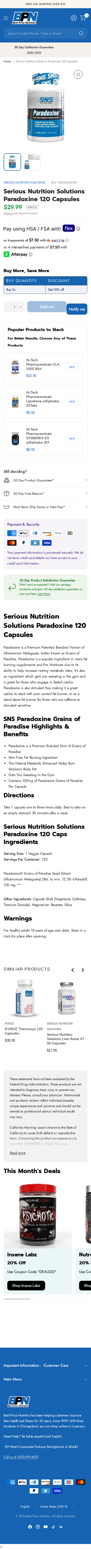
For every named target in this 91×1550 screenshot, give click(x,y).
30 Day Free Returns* (28, 493)
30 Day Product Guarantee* (33, 480)
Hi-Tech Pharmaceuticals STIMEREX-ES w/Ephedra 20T (39, 435)
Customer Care (55, 1365)
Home (7, 61)
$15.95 (31, 376)
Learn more (34, 52)
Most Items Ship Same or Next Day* (39, 506)
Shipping (8, 213)
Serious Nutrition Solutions (24, 182)
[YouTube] (46, 1527)
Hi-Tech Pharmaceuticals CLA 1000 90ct (42, 364)
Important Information (21, 1365)
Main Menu (13, 1379)
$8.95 (30, 449)
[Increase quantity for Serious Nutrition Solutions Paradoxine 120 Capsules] (21, 306)
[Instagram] (38, 1527)
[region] (45, 404)
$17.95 (52, 1050)
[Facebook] (30, 1527)
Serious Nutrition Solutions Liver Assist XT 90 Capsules (65, 1039)
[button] (45, 240)
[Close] (1, 1547)
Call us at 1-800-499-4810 (21, 1456)
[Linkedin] (61, 1527)
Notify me (77, 309)
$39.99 (10, 1040)
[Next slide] (82, 970)
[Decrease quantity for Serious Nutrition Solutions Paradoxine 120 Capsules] (7, 306)
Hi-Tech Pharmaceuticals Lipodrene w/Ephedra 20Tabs (42, 398)
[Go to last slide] (73, 970)
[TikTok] (53, 1527)
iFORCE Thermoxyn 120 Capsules (24, 1031)
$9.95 (30, 413)
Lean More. (43, 594)
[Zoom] (78, 74)
